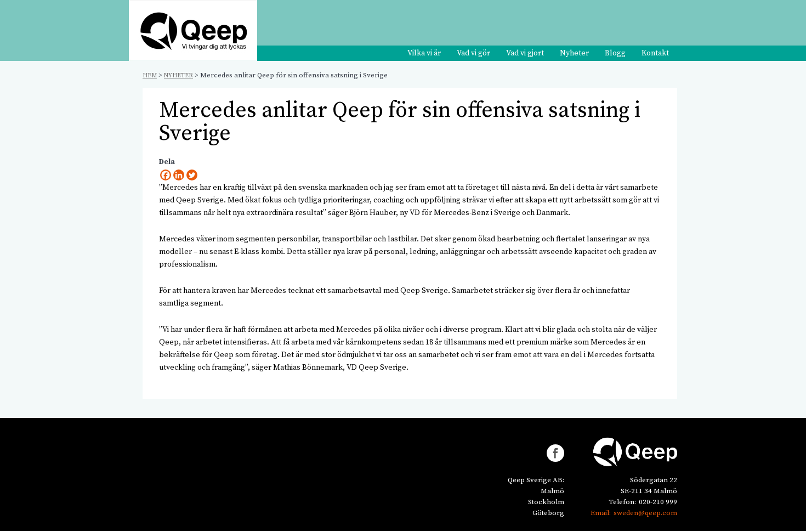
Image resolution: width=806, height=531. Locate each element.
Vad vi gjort (525, 53)
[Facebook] (165, 175)
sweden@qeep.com (645, 513)
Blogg (615, 53)
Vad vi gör (473, 53)
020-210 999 (658, 502)
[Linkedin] (178, 175)
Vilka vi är (424, 53)
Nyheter (574, 53)
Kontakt (655, 53)
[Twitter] (191, 175)
